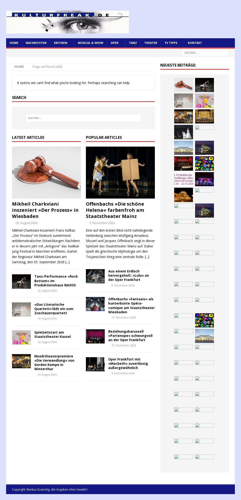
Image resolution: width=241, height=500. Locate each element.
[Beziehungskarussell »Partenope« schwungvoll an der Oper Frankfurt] (95, 336)
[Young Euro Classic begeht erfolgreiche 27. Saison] (183, 352)
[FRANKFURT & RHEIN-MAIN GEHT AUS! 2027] (183, 399)
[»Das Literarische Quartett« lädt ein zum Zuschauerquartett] (21, 309)
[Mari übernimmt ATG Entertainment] (204, 242)
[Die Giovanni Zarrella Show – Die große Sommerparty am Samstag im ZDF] (183, 320)
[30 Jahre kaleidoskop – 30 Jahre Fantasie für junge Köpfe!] (204, 163)
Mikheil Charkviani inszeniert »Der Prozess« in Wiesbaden (45, 210)
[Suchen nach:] (205, 52)
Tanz (133, 43)
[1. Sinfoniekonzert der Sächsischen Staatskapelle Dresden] (204, 116)
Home (14, 43)
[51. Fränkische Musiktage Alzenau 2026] (183, 179)
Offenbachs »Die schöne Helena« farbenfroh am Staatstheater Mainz (115, 210)
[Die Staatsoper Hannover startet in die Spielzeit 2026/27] (183, 195)
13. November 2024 (124, 345)
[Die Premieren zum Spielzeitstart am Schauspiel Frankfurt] (183, 304)
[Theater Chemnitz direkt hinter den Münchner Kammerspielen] (183, 430)
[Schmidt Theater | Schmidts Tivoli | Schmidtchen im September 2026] (183, 367)
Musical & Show (90, 43)
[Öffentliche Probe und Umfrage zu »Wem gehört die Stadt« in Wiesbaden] (183, 148)
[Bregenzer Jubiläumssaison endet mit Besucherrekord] (204, 148)
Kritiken (60, 43)
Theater (150, 43)
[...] (67, 262)
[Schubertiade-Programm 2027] (183, 242)
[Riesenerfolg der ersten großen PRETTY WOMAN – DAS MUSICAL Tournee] (183, 273)
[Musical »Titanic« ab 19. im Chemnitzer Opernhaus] (204, 304)
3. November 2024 (102, 223)
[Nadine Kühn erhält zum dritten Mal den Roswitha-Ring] (204, 320)
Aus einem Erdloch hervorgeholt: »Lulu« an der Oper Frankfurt (128, 275)
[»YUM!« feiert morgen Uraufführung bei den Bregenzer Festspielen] (204, 273)
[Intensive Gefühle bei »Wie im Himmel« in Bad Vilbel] (204, 352)
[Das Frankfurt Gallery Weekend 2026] (183, 289)
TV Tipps (171, 43)
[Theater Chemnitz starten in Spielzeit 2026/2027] (204, 399)
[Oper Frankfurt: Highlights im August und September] (204, 414)
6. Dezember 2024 (123, 373)
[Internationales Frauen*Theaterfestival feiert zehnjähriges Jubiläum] (204, 367)
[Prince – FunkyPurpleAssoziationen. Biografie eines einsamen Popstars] (204, 257)
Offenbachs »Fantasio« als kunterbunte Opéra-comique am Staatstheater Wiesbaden (131, 305)
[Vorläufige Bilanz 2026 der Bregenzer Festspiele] (204, 210)
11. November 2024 (124, 317)
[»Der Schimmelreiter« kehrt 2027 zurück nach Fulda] (183, 257)
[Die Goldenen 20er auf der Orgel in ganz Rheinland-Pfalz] (183, 461)
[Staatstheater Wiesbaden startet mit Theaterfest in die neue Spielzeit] (204, 289)
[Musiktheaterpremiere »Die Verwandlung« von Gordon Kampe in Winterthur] (21, 361)
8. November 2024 (123, 285)
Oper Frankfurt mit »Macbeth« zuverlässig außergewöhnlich (128, 363)
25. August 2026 (47, 374)
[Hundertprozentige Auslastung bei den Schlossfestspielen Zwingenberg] (204, 179)
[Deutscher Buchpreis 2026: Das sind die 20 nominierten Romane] (183, 446)
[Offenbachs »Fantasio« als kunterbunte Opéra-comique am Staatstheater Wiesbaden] (95, 304)
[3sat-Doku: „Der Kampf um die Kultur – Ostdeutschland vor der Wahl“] (204, 132)
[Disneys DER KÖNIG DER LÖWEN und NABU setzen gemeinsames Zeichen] (204, 430)
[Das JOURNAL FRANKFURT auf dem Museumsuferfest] (204, 446)
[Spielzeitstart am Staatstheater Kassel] (21, 337)
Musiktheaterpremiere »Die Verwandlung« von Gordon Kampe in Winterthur (54, 362)
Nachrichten (36, 43)
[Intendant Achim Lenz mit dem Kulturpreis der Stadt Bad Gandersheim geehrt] (183, 383)
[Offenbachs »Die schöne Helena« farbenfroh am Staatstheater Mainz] (120, 173)
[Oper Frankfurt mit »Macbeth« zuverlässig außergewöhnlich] (95, 364)
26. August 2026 (26, 223)
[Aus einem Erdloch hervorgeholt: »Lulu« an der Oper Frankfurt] (95, 276)
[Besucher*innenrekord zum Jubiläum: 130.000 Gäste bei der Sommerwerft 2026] (204, 461)
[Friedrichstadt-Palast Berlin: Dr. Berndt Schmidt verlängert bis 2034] (204, 383)
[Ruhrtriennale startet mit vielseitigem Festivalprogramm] (183, 414)
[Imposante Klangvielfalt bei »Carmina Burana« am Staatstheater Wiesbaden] (183, 163)
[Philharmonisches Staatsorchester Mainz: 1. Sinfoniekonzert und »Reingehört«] (204, 195)
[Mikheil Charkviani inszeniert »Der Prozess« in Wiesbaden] (46, 173)
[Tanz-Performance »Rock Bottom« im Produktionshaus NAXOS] (21, 281)
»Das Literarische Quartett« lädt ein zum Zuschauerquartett (53, 308)
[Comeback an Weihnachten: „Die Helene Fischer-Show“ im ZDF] (183, 210)
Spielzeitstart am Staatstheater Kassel (52, 334)
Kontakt (195, 43)
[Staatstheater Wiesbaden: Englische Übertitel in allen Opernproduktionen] (183, 226)
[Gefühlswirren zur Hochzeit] (183, 132)
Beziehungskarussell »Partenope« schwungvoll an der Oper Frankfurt (130, 335)
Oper (114, 43)
